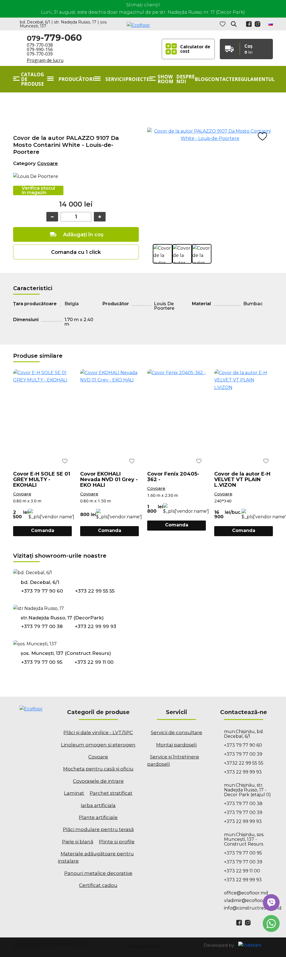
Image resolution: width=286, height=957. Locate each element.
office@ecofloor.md (246, 893)
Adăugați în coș (83, 235)
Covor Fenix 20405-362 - (173, 476)
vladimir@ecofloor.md (248, 900)
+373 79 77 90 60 (42, 591)
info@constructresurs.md (248, 908)
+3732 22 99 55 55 (243, 763)
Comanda (42, 530)
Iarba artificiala (98, 805)
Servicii (115, 79)
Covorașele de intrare (98, 781)
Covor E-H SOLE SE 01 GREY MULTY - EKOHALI (41, 479)
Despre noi (185, 79)
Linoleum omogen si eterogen (98, 745)
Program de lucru (45, 60)
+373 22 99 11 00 (94, 662)
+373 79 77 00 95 (41, 662)
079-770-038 (40, 45)
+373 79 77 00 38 (42, 626)
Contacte (221, 79)
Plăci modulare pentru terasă (98, 829)
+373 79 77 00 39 (243, 754)
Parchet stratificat (111, 793)
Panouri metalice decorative (98, 873)
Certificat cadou (98, 885)
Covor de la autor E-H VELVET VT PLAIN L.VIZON (242, 479)
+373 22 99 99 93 (95, 626)
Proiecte (137, 79)
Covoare (47, 163)
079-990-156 (40, 49)
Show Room (165, 79)
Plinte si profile (117, 841)
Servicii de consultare (176, 732)
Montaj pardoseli (176, 745)
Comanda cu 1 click (76, 252)
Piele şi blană (77, 841)
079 (54, 38)
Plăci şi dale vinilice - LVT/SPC (98, 732)
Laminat (74, 793)
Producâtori (76, 79)
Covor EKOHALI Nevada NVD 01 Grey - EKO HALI (109, 479)
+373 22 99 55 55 (95, 591)
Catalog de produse (32, 79)
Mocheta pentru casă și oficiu (98, 769)
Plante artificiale (98, 817)
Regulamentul (255, 79)
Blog (201, 79)
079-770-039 (40, 54)
